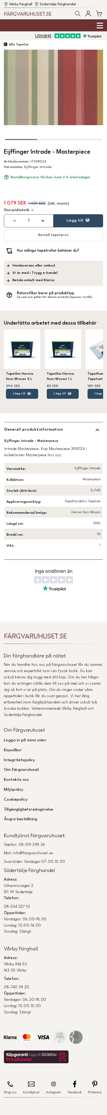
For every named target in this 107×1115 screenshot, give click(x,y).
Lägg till (74, 220)
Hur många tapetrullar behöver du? (48, 250)
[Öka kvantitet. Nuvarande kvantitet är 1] (42, 221)
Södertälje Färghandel (58, 4)
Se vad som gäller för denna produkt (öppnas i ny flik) (54, 297)
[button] (78, 13)
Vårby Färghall (20, 4)
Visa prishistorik (16, 210)
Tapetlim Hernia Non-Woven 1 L (60, 376)
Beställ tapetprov (53, 235)
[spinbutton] (28, 220)
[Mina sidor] (88, 13)
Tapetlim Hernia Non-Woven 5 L (19, 376)
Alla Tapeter (19, 44)
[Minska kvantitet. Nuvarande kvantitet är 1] (14, 221)
